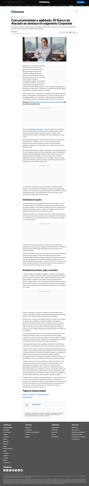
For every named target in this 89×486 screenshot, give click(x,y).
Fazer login (75, 427)
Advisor (82, 5)
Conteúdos (28, 430)
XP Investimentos (27, 397)
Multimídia (55, 425)
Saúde (5, 460)
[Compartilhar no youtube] (22, 470)
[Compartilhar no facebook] (64, 32)
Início (1, 5)
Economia (48, 5)
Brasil (76, 5)
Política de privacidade (78, 432)
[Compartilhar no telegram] (73, 32)
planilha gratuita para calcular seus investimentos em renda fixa (46, 102)
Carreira (5, 458)
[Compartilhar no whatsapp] (61, 32)
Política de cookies (77, 434)
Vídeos (54, 434)
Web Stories (55, 437)
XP (48, 135)
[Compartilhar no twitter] (67, 32)
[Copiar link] (77, 32)
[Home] (44, 2)
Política (5, 434)
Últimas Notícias (9, 5)
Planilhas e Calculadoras (32, 432)
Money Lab (32, 394)
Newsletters (80, 2)
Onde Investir (35, 5)
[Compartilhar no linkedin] (70, 32)
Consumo (6, 453)
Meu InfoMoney (18, 5)
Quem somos (75, 430)
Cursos (27, 434)
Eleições (42, 5)
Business (71, 5)
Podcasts (54, 432)
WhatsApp (55, 430)
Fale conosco (75, 439)
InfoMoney (7, 425)
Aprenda (28, 425)
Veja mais (75, 425)
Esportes (5, 455)
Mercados (27, 5)
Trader (5, 446)
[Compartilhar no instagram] (4, 470)
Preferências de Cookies (79, 437)
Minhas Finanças (63, 5)
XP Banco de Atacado (36, 129)
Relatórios (28, 427)
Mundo (55, 5)
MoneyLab (14, 31)
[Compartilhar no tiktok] (19, 470)
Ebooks (27, 437)
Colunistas (6, 462)
